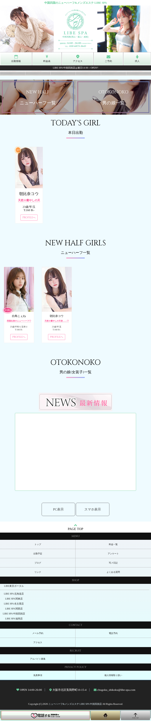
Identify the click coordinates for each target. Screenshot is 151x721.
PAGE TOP (75, 529)
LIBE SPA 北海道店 (14, 594)
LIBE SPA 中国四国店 (14, 613)
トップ (37, 544)
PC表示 (58, 509)
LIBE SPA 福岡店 (14, 618)
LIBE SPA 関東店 (14, 598)
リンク (37, 572)
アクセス (37, 642)
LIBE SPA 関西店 (14, 608)
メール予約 (37, 633)
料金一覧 (113, 544)
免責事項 (37, 675)
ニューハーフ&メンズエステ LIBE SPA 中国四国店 (75, 704)
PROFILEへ (29, 217)
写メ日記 (113, 563)
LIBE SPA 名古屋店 (14, 603)
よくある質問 (113, 572)
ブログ (37, 563)
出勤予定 (37, 553)
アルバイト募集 (37, 659)
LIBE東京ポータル (14, 586)
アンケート (113, 553)
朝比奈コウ (29, 194)
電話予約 (113, 633)
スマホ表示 (92, 509)
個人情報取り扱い (113, 675)
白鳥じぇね (19, 315)
